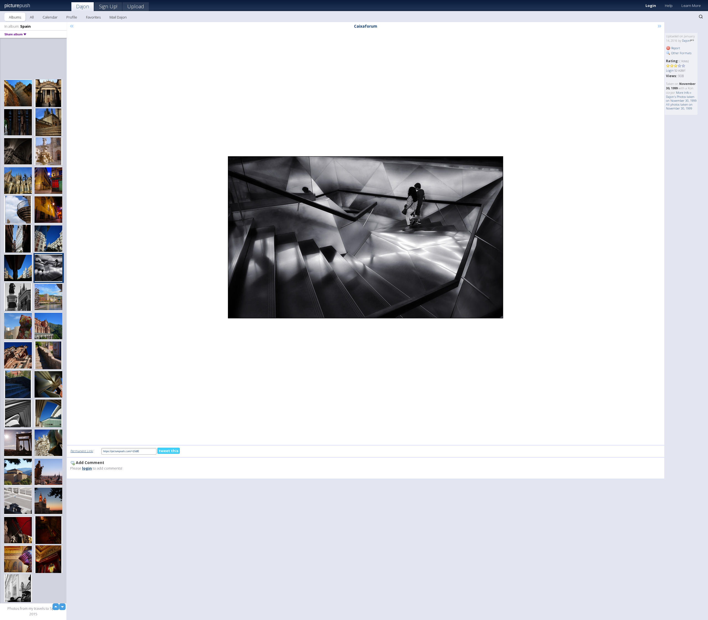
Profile (71, 17)
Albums (15, 17)
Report (675, 48)
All (32, 17)
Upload (135, 6)
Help (669, 5)
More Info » (683, 92)
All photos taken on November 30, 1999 (679, 106)
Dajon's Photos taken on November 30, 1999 (681, 99)
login (87, 468)
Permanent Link (82, 451)
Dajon (82, 6)
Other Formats (680, 53)
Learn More (691, 5)
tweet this (168, 450)
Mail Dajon (118, 17)
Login (650, 5)
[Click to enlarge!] (365, 237)
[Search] (700, 16)
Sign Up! (108, 6)
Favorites (93, 17)
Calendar (50, 17)
